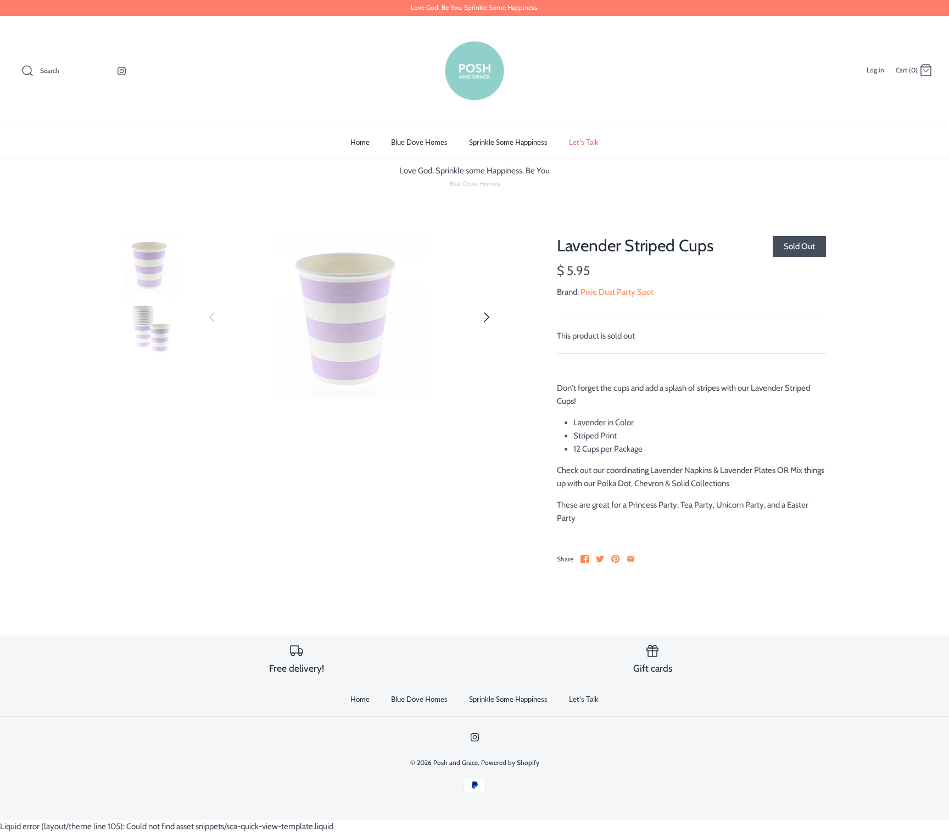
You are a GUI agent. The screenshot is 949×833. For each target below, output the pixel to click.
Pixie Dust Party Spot (617, 292)
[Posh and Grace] (474, 71)
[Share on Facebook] (584, 559)
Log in (875, 70)
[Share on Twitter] (600, 559)
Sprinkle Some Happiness (508, 142)
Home (360, 142)
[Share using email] (631, 559)
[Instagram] (122, 71)
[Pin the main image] (615, 559)
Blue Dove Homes (419, 142)
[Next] (486, 317)
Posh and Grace (455, 762)
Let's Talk (584, 142)
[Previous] (212, 317)
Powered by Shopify (510, 762)
